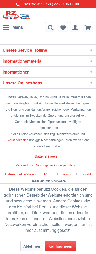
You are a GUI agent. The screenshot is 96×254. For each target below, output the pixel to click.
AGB (47, 174)
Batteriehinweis (46, 156)
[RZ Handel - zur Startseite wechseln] (17, 15)
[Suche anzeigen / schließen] (50, 27)
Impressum (65, 174)
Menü (17, 27)
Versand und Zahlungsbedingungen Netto (46, 165)
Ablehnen (31, 246)
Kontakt (85, 174)
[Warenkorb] (88, 27)
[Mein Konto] (75, 27)
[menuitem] (13, 27)
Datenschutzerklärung (21, 174)
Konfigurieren (60, 246)
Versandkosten (18, 140)
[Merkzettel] (63, 27)
